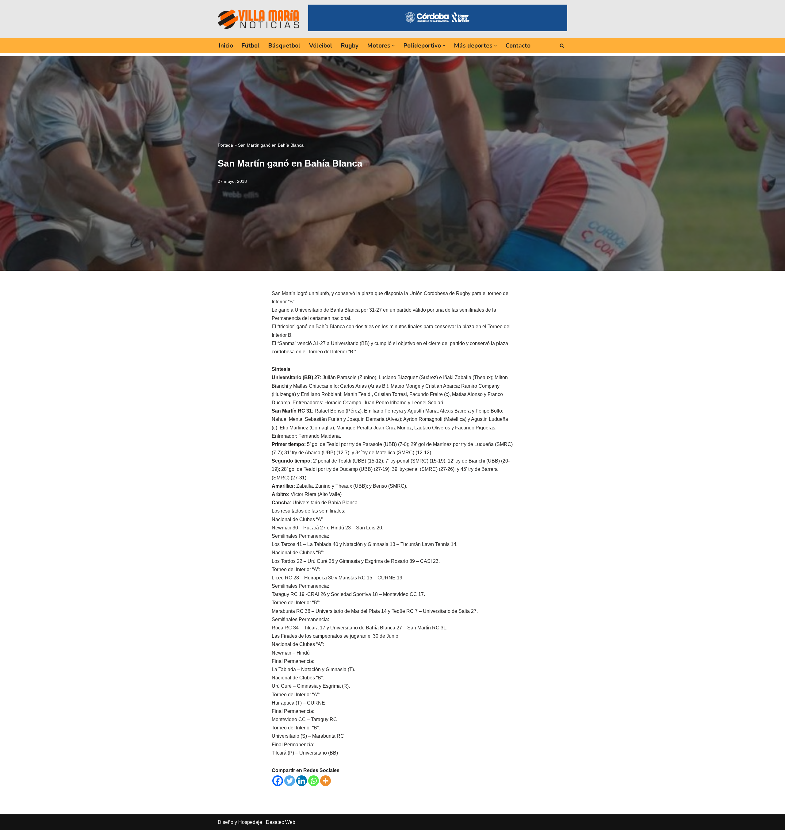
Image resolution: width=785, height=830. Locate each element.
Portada (225, 145)
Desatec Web (280, 822)
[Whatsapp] (313, 780)
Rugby (349, 46)
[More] (325, 780)
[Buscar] (562, 45)
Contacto (518, 46)
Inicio (226, 46)
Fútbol (251, 46)
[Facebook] (277, 780)
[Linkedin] (301, 780)
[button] (393, 45)
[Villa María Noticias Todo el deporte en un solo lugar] (258, 19)
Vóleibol (320, 46)
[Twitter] (289, 780)
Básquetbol (284, 46)
